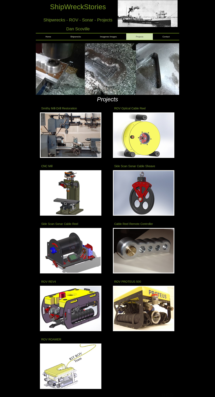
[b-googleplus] (171, 395)
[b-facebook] (163, 395)
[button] (148, 13)
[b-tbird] (167, 395)
